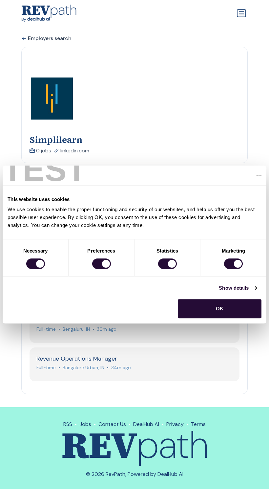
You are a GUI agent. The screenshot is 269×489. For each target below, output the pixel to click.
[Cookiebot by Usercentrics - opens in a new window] (232, 175)
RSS (67, 424)
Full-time (46, 329)
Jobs (85, 424)
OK (219, 308)
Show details (234, 288)
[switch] (101, 263)
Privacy (175, 424)
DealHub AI (146, 424)
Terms (198, 424)
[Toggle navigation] (241, 13)
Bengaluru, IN (76, 329)
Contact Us (112, 424)
